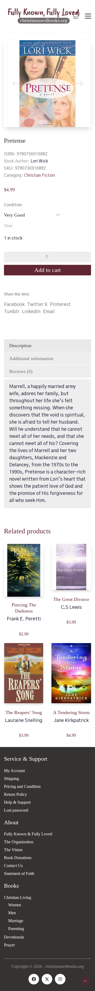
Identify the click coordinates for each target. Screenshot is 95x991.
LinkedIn (31, 311)
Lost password (16, 810)
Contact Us (13, 865)
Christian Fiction (39, 175)
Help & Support (17, 802)
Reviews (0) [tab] (20, 371)
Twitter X (37, 304)
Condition (13, 205)
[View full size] (12, 48)
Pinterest (60, 304)
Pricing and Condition (22, 786)
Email (49, 311)
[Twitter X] (47, 979)
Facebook (14, 304)
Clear (8, 226)
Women (14, 905)
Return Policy (15, 794)
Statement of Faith (19, 873)
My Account (14, 770)
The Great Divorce (71, 599)
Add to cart (47, 270)
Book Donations (17, 857)
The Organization (18, 842)
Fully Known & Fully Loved (28, 834)
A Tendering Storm (71, 712)
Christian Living (17, 897)
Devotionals (14, 937)
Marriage (15, 920)
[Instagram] (60, 979)
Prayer (9, 945)
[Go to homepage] (43, 16)
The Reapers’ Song (24, 712)
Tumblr (11, 311)
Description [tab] (20, 345)
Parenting (16, 928)
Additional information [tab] (31, 358)
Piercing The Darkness (24, 608)
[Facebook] (33, 979)
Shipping (11, 778)
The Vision (13, 850)
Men (12, 913)
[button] (88, 16)
